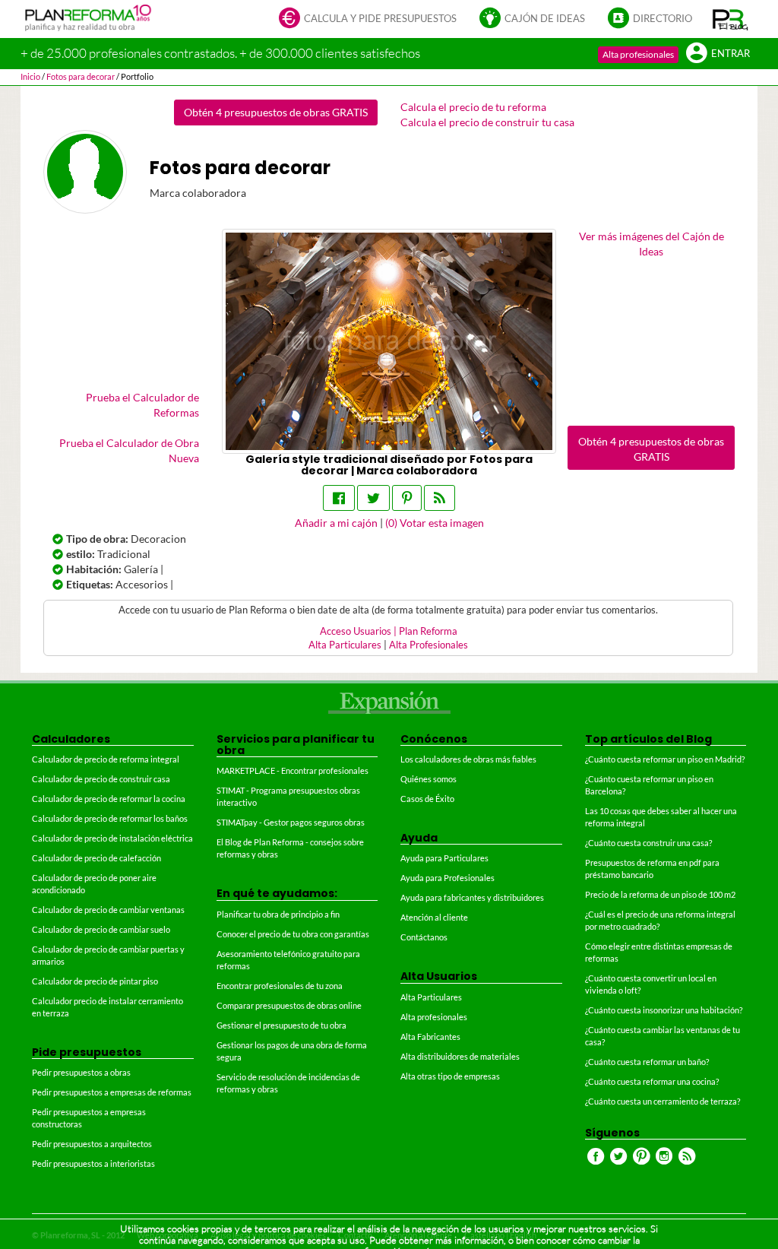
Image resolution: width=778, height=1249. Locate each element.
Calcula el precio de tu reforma (473, 106)
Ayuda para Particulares (444, 858)
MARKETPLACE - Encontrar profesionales (292, 770)
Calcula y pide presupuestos (380, 18)
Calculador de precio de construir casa (101, 779)
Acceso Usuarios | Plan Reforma (388, 631)
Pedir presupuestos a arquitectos (92, 1144)
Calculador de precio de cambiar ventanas (108, 910)
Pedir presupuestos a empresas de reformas (111, 1092)
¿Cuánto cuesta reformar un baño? (647, 1062)
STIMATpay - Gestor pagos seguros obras (291, 822)
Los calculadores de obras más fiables (468, 759)
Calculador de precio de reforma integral (105, 759)
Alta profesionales (638, 54)
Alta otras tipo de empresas (450, 1076)
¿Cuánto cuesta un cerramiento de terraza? (662, 1101)
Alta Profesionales (428, 645)
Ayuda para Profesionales (447, 878)
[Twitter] (373, 498)
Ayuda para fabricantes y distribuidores (472, 897)
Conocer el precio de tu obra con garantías (293, 934)
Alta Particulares (344, 645)
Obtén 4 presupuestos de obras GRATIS (276, 112)
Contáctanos (424, 937)
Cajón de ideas (544, 18)
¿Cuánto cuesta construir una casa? (648, 843)
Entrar (730, 53)
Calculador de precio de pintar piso (95, 981)
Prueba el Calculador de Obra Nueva (129, 450)
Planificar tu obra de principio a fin (278, 914)
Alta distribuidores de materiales (460, 1056)
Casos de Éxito (427, 799)
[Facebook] (339, 498)
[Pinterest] (407, 498)
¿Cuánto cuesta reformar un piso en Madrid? (665, 759)
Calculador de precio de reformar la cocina (108, 799)
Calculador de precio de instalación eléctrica (112, 838)
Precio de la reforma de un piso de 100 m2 (660, 894)
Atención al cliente (434, 917)
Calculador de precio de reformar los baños (110, 818)
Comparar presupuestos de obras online (289, 1005)
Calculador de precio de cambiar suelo (101, 929)
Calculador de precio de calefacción (96, 858)
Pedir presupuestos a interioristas (93, 1163)
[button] (730, 19)
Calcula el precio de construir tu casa (487, 122)
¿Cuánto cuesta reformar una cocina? (652, 1081)
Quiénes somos (428, 779)
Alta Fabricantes (430, 1036)
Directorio (662, 18)
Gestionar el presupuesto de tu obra (281, 1025)
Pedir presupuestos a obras (81, 1072)
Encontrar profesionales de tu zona (280, 986)
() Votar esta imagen (434, 522)
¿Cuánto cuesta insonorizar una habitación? (663, 1010)
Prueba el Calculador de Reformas (142, 405)
